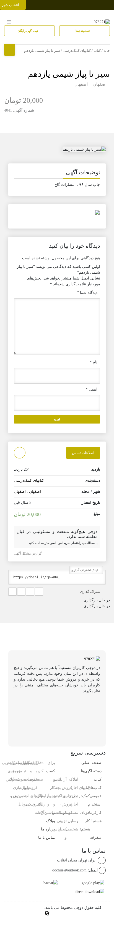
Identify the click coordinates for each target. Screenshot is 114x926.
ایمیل (91, 389)
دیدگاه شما (87, 293)
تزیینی (62, 821)
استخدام (95, 804)
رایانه (39, 812)
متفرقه (96, 837)
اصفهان (100, 84)
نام (93, 362)
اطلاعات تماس (83, 453)
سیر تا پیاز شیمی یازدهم (69, 73)
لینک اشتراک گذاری (85, 570)
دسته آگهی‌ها (91, 771)
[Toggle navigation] (109, 3)
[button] (57, 173)
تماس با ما (46, 837)
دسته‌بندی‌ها (83, 30)
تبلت (28, 796)
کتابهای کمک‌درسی (77, 51)
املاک (73, 779)
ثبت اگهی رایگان (28, 30)
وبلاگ (50, 821)
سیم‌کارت (14, 763)
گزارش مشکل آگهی (28, 553)
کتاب (97, 51)
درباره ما (48, 829)
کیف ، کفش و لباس (56, 812)
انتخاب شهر (11, 5)
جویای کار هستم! (85, 820)
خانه (106, 51)
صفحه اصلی (91, 763)
